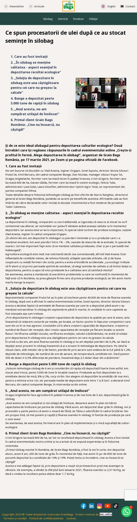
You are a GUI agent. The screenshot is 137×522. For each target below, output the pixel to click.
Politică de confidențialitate (46, 518)
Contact (130, 6)
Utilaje (93, 19)
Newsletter (17, 6)
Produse (78, 19)
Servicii (63, 19)
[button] (126, 511)
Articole (39, 6)
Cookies (71, 518)
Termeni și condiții (15, 518)
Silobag (48, 19)
